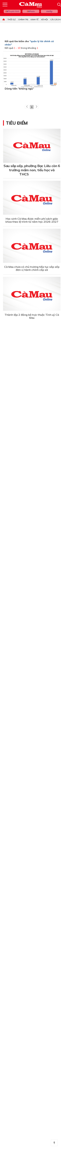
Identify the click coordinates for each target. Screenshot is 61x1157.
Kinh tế (34, 19)
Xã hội (44, 19)
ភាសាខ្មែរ (49, 11)
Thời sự (11, 19)
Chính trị (23, 19)
